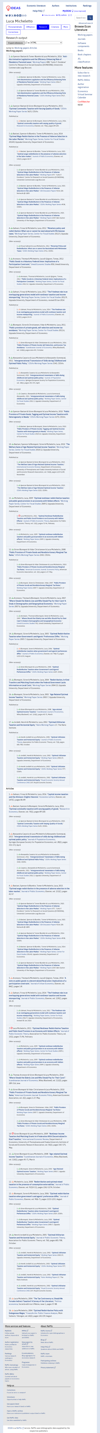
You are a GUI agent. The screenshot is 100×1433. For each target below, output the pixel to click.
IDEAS (10, 1428)
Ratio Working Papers (45, 725)
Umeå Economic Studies (41, 264)
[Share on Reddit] (18, 15)
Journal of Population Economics (41, 839)
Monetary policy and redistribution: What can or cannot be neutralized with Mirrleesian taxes (37, 231)
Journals (81, 39)
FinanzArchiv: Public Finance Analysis (41, 1313)
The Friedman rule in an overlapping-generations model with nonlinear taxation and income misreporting (38, 294)
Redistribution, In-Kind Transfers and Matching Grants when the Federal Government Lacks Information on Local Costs (39, 682)
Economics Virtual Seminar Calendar (85, 94)
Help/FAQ (37, 11)
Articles (33, 48)
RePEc (19, 1428)
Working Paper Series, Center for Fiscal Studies (45, 139)
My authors (62, 15)
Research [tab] (43, 27)
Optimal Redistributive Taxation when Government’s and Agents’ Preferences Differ (38, 669)
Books (80, 50)
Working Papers (39, 62)
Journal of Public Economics (43, 156)
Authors (55, 6)
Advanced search (86, 23)
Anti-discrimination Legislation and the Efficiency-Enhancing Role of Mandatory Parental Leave (38, 59)
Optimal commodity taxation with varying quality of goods (39, 123)
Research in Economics (25, 126)
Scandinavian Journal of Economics (39, 348)
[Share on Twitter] (12, 15)
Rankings (87, 6)
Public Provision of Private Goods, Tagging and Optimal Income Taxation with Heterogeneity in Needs (39, 414)
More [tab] (65, 27)
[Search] (90, 17)
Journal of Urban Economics (42, 984)
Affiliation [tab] (30, 27)
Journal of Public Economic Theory (36, 521)
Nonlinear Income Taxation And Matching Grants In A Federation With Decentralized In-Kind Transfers (38, 1136)
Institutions (71, 6)
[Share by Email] (23, 15)
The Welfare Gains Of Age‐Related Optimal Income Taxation (40, 464)
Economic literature (36, 6)
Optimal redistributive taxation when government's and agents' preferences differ (42, 651)
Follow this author (49, 15)
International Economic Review (28, 467)
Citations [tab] (55, 27)
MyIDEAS (74, 11)
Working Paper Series (48, 82)
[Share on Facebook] (15, 15)
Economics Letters (47, 797)
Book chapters (84, 54)
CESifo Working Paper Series (50, 96)
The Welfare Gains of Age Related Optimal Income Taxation (40, 488)
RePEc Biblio (84, 80)
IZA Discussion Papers (48, 191)
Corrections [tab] (13, 32)
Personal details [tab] (15, 27)
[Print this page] (25, 15)
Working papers (85, 35)
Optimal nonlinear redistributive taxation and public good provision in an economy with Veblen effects (40, 536)
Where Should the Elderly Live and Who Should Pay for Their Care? (37, 1078)
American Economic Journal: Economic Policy (42, 569)
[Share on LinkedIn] (20, 15)
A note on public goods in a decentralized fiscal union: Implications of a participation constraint (37, 981)
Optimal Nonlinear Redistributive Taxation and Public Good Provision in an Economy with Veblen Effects (40, 518)
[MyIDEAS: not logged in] (70, 15)
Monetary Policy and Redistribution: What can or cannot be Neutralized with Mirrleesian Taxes (41, 248)
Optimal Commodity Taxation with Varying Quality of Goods (35, 109)
